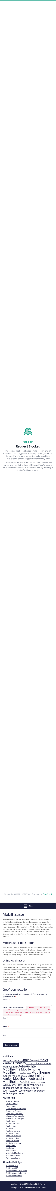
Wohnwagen (10, 1090)
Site (4, 1035)
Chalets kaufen (11, 1106)
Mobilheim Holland (12, 1138)
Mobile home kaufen (13, 1123)
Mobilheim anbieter (13, 1131)
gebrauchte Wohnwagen (15, 1119)
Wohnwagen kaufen (14, 1093)
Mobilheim (10, 1072)
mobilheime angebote (15, 1076)
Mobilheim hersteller (13, 1136)
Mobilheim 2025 (12, 1168)
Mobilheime (40, 1072)
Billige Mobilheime (12, 1101)
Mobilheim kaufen (16, 1082)
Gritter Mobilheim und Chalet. (35, 1188)
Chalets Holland (11, 1104)
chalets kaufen (31, 1064)
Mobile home (30, 1069)
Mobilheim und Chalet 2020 (16, 1171)
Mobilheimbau (11, 1146)
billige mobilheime (11, 1060)
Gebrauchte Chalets (13, 1111)
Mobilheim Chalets (13, 1133)
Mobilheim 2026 (12, 1166)
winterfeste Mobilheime (14, 1153)
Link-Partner (40, 1184)
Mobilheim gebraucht (28, 1079)
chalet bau (34, 1060)
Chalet (25, 1060)
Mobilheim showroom (14, 1176)
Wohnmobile (20, 1084)
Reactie (6, 1000)
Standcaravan (11, 1151)
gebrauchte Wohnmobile (15, 1116)
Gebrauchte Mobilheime (19, 1067)
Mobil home (36, 1082)
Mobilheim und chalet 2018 (16, 1173)
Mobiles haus (11, 1126)
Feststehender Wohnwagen (16, 1109)
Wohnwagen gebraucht (32, 1090)
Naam (5, 1018)
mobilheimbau (25, 1073)
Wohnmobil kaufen (13, 1155)
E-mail (6, 1027)
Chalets (19, 1063)
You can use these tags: (27, 1011)
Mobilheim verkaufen (13, 1143)
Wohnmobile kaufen (26, 1087)
